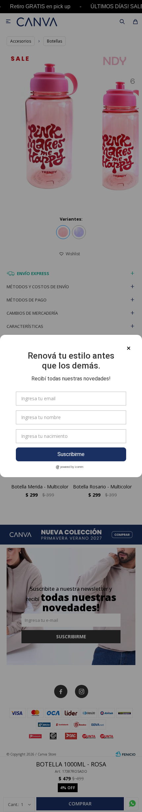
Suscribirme (71, 454)
